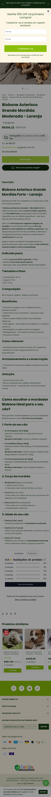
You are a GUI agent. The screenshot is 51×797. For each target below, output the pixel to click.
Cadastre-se (25, 48)
